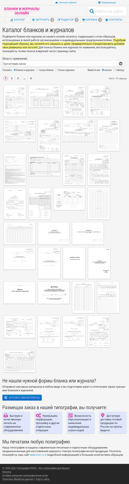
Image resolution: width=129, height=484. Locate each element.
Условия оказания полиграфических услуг (25, 475)
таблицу (120, 70)
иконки (108, 70)
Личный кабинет (68, 2)
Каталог (19, 19)
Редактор (68, 19)
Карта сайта (42, 479)
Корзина (93, 19)
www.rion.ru (37, 454)
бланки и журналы (25, 70)
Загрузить (44, 19)
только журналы (66, 70)
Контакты (115, 19)
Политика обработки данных (18, 479)
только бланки (46, 70)
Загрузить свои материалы (24, 397)
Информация (109, 2)
